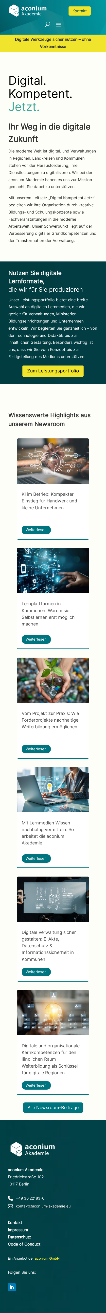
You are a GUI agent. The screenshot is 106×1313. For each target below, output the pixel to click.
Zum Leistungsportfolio (53, 371)
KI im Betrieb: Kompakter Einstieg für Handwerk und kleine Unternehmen (49, 501)
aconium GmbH (47, 1258)
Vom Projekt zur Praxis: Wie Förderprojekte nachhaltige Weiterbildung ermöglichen (50, 720)
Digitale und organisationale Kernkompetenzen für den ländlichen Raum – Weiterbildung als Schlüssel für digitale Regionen (51, 1059)
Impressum (18, 1229)
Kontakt (79, 10)
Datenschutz (19, 1236)
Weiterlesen (36, 529)
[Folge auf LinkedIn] (12, 1287)
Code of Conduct (24, 1244)
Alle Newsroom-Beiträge (53, 1107)
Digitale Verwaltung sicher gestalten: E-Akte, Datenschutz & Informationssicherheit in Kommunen (49, 946)
